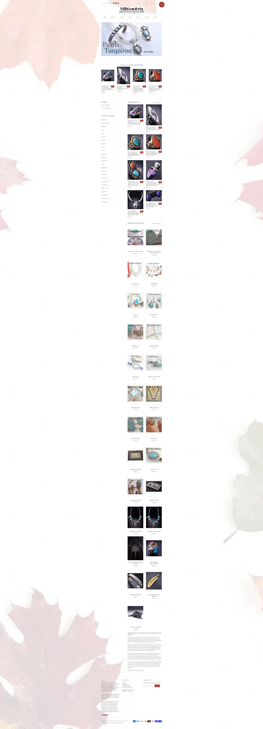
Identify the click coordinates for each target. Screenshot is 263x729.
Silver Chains (104, 143)
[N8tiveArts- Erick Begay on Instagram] (116, 3)
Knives (102, 150)
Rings (130, 17)
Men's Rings (103, 191)
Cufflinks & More (104, 188)
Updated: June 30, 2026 (135, 251)
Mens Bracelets (135, 595)
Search (102, 720)
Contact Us (125, 720)
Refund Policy (112, 720)
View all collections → (157, 223)
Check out (156, 3)
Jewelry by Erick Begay (154, 595)
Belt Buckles (104, 153)
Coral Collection (104, 184)
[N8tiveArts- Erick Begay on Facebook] (114, 3)
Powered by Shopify (120, 722)
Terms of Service (118, 720)
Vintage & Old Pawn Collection (154, 252)
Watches (103, 147)
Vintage (122, 17)
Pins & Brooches (104, 181)
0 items (151, 3)
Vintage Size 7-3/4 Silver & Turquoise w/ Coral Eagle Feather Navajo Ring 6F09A (134, 183)
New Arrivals (104, 119)
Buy (112, 86)
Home (105, 17)
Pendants (103, 136)
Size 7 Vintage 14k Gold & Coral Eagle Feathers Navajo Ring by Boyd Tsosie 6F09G (155, 88)
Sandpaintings (104, 167)
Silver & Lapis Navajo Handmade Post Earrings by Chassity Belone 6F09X (152, 205)
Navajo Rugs (104, 157)
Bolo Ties (103, 171)
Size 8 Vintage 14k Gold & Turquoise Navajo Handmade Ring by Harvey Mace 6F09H (138, 88)
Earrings (138, 17)
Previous (104, 39)
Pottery (103, 164)
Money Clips (104, 177)
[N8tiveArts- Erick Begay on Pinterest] (118, 3)
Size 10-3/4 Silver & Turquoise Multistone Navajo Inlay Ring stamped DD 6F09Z (107, 88)
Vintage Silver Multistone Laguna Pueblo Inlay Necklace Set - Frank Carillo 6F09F (135, 212)
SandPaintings (135, 469)
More (155, 17)
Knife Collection (154, 376)
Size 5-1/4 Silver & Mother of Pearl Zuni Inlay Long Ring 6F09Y (123, 87)
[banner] (131, 10)
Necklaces (113, 17)
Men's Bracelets (104, 195)
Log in (102, 3)
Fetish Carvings (104, 201)
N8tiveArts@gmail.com (129, 689)
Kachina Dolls (104, 174)
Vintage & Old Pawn (105, 123)
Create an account (108, 3)
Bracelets (147, 17)
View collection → (158, 102)
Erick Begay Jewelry (105, 198)
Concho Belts (104, 160)
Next (158, 39)
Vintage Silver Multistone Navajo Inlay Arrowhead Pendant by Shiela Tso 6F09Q (153, 183)
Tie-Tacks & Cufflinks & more (135, 563)
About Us (106, 720)
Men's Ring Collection (154, 563)
